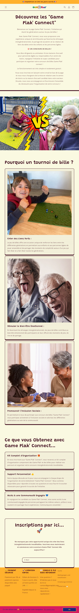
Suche (60, 571)
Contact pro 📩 (63, 586)
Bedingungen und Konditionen (64, 576)
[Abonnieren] (54, 560)
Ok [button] (69, 609)
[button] (6, 7)
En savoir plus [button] (49, 609)
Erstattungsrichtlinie (65, 582)
